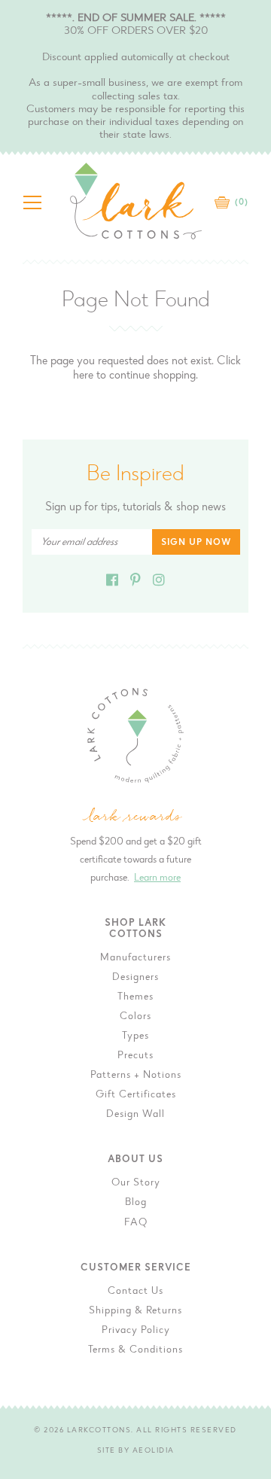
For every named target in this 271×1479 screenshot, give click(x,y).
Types (135, 1036)
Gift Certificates (136, 1095)
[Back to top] (247, 1153)
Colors (135, 1017)
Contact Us (135, 1291)
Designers (135, 977)
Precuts (135, 1056)
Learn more (157, 878)
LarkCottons (99, 1431)
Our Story (135, 1183)
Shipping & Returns (135, 1311)
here (83, 376)
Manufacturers (135, 958)
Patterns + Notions (135, 1075)
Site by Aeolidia (136, 1451)
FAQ (136, 1223)
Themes (135, 997)
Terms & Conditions (135, 1350)
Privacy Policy (136, 1330)
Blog (136, 1203)
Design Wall (135, 1114)
